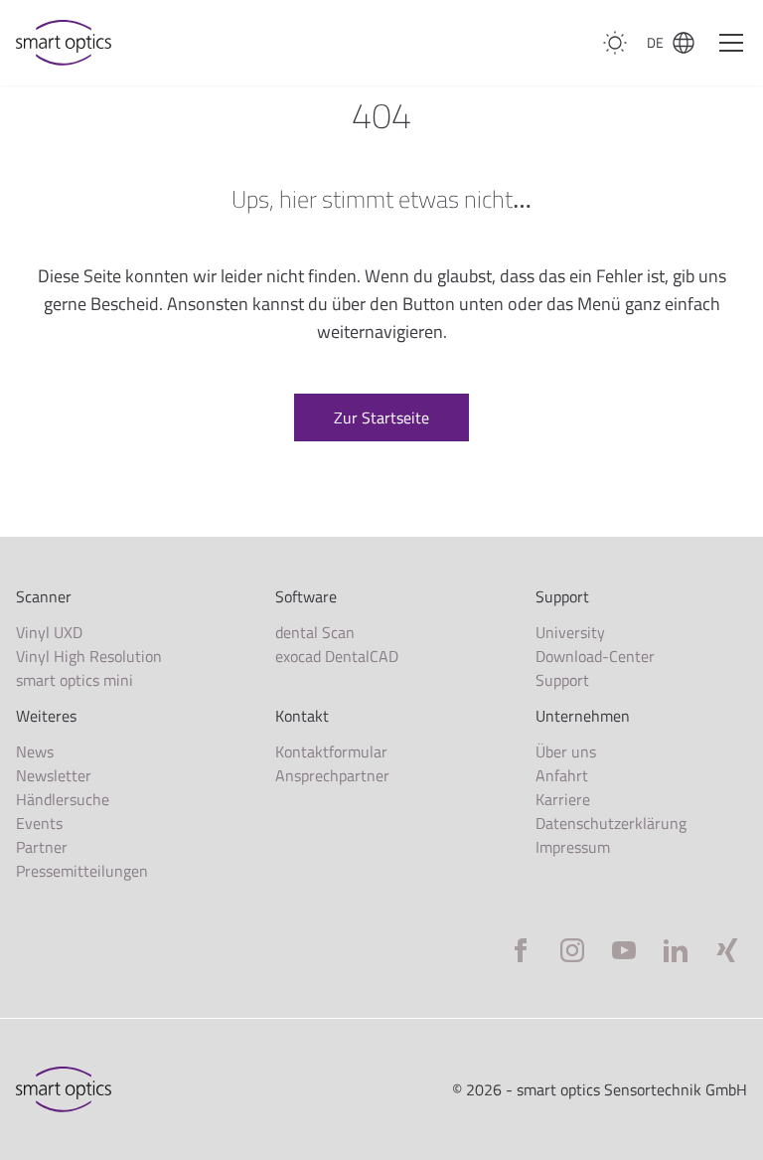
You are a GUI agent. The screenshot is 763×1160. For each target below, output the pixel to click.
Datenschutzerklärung (611, 823)
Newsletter (53, 775)
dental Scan (315, 632)
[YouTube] (624, 950)
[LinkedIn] (675, 950)
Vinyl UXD (49, 632)
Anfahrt (561, 775)
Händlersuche (62, 799)
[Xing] (727, 950)
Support (562, 680)
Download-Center (595, 656)
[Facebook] (520, 950)
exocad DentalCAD (336, 656)
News (35, 751)
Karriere (562, 799)
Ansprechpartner (332, 775)
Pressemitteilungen (82, 871)
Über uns (565, 751)
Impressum (572, 847)
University (570, 632)
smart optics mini (74, 680)
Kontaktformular (331, 751)
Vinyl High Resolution (89, 656)
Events (39, 823)
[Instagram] (572, 950)
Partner (42, 847)
